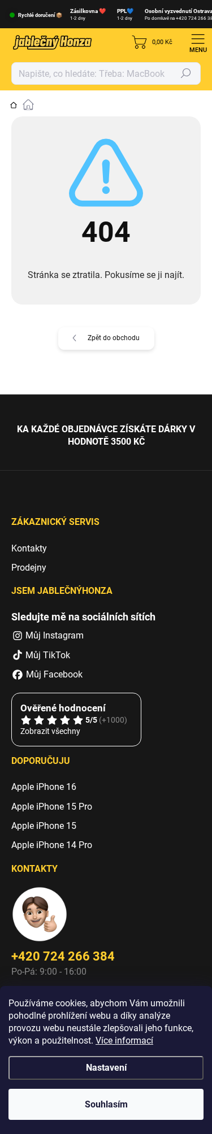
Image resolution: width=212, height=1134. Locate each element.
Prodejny (28, 567)
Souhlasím (106, 1104)
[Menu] (198, 42)
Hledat (186, 73)
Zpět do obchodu (114, 338)
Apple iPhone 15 (43, 825)
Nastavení (106, 1067)
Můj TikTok (47, 655)
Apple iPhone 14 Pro (51, 845)
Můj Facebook (53, 674)
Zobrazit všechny (50, 731)
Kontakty (29, 548)
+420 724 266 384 (63, 956)
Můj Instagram (54, 635)
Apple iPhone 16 (43, 786)
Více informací (124, 1040)
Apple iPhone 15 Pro (51, 806)
